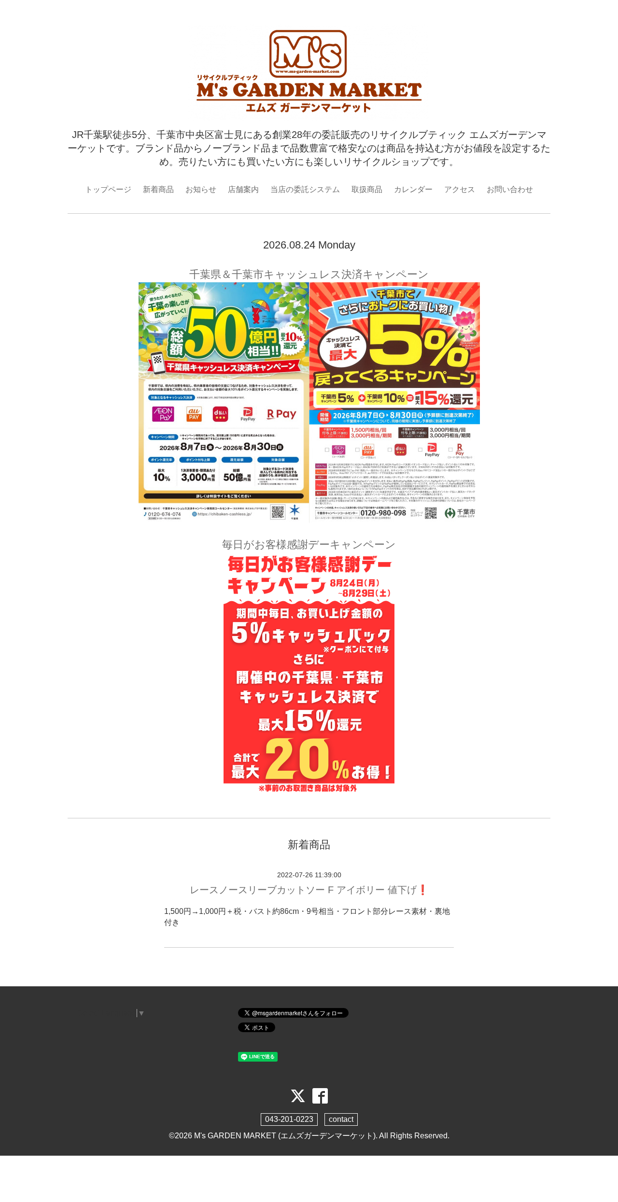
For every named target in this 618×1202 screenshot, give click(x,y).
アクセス (459, 189)
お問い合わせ (510, 189)
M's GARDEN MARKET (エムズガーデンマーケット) (285, 1136)
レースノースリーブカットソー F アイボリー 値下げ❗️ (309, 889)
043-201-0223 (289, 1119)
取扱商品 (366, 189)
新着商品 (158, 189)
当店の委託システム (305, 189)
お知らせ (200, 189)
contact (341, 1119)
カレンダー (413, 189)
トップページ (108, 189)
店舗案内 (243, 189)
